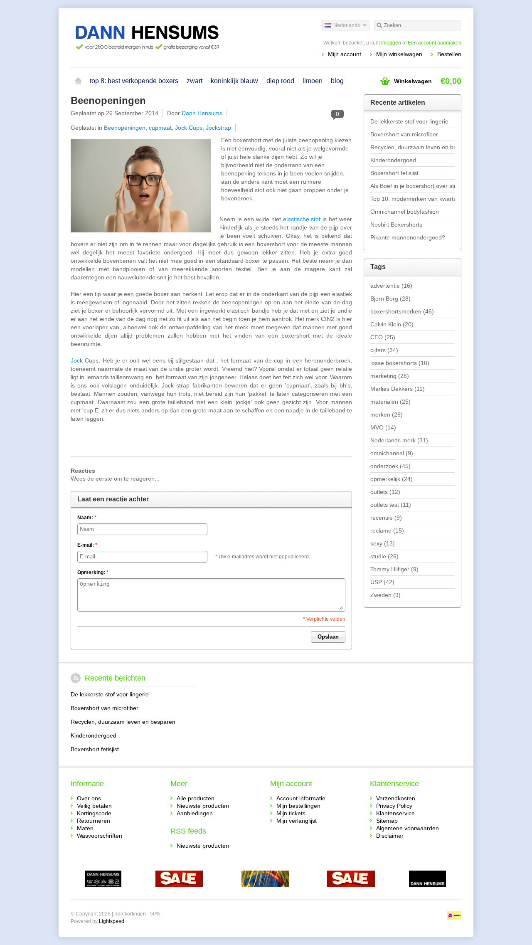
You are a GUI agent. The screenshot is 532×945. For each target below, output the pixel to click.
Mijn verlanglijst (296, 820)
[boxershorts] (427, 880)
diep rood (280, 80)
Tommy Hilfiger (394, 569)
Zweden (385, 595)
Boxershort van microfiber (404, 134)
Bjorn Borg (390, 298)
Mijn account (344, 54)
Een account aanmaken (434, 43)
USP (382, 582)
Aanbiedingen (195, 813)
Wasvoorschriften (99, 835)
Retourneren (93, 820)
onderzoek (390, 466)
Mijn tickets (290, 813)
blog (337, 80)
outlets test (390, 504)
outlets (385, 492)
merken (386, 414)
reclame (387, 530)
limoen (313, 80)
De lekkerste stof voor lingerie (409, 121)
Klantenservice (395, 813)
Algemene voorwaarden (407, 828)
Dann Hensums (202, 113)
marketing (389, 376)
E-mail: (87, 545)
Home (78, 81)
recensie (386, 517)
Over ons (89, 798)
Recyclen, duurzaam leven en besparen (412, 147)
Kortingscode (94, 813)
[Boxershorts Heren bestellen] (168, 37)
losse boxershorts (399, 363)
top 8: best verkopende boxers (134, 80)
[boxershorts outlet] (179, 880)
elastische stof (302, 219)
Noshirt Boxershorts (396, 224)
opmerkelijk (391, 479)
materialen (390, 401)
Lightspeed (111, 921)
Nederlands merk (399, 440)
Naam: (86, 518)
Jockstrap (218, 127)
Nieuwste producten (203, 805)
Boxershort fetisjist (394, 173)
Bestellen (449, 54)
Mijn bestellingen (298, 805)
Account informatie (300, 798)
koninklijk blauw (234, 80)
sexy (382, 543)
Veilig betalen (94, 805)
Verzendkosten (395, 798)
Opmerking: (92, 572)
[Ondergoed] (265, 880)
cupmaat (160, 127)
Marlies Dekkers (397, 388)
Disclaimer (390, 835)
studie (384, 556)
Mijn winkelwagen (399, 54)
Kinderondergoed (393, 160)
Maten (85, 828)
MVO (383, 427)
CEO (382, 337)
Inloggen (391, 43)
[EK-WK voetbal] (103, 880)
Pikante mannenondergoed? (407, 237)
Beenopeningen (108, 100)
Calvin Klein (392, 324)
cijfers (384, 350)
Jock (77, 360)
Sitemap (387, 820)
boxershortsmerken (402, 311)
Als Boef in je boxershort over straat (412, 186)
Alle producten (195, 798)
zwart (194, 80)
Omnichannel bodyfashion (404, 211)
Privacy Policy (394, 805)
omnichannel (391, 453)
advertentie (391, 285)
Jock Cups (188, 127)
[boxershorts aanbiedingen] (351, 880)
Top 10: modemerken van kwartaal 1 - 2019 (412, 198)
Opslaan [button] (328, 637)
